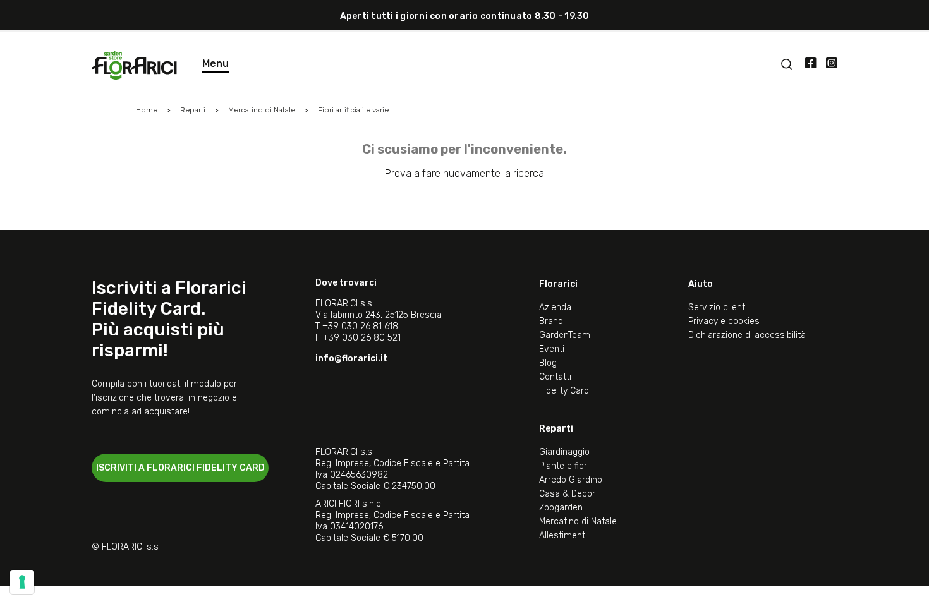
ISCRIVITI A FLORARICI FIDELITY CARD (180, 467)
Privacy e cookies (724, 321)
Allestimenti (563, 535)
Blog (548, 363)
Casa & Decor (567, 493)
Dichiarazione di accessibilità (747, 335)
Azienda (555, 307)
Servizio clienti (717, 307)
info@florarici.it (351, 358)
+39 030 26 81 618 (360, 326)
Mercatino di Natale (578, 521)
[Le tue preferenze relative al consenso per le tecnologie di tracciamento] (22, 582)
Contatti (555, 376)
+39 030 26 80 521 (362, 337)
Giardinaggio (564, 452)
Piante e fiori (564, 466)
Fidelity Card (564, 390)
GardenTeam (564, 335)
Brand (551, 321)
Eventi (551, 349)
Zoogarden (561, 507)
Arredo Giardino (570, 479)
